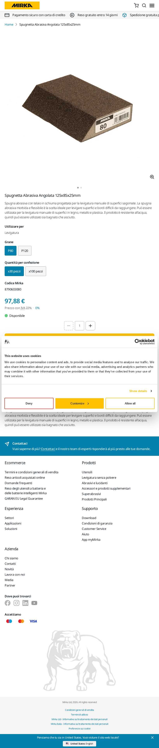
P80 (10, 251)
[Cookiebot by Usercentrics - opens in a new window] (138, 342)
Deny (29, 403)
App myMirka (91, 539)
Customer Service (94, 529)
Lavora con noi (15, 574)
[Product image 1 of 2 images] (79, 106)
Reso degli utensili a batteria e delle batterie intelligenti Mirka (26, 490)
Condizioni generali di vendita (79, 710)
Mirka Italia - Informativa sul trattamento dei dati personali (79, 724)
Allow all (130, 403)
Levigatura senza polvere (99, 477)
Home (9, 24)
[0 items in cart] (136, 5)
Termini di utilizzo (79, 714)
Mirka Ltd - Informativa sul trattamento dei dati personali (79, 719)
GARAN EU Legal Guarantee (24, 498)
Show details (138, 391)
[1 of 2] (78, 187)
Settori (9, 518)
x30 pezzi (14, 271)
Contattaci (48, 449)
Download (89, 518)
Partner (10, 585)
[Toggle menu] (151, 5)
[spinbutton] (79, 325)
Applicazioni (13, 523)
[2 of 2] (81, 187)
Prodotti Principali (94, 499)
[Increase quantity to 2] (90, 325)
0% (37, 308)
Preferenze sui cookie (79, 728)
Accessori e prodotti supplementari (106, 488)
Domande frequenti (18, 483)
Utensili (87, 472)
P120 (24, 251)
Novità (9, 569)
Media (9, 580)
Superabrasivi (91, 494)
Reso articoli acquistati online (25, 477)
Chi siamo (11, 558)
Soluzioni (11, 529)
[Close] (152, 737)
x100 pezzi (36, 271)
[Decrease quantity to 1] (68, 325)
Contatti (10, 563)
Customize (77, 403)
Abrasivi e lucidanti (94, 483)
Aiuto (85, 534)
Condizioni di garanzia (97, 523)
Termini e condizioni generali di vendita (31, 472)
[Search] (144, 5)
